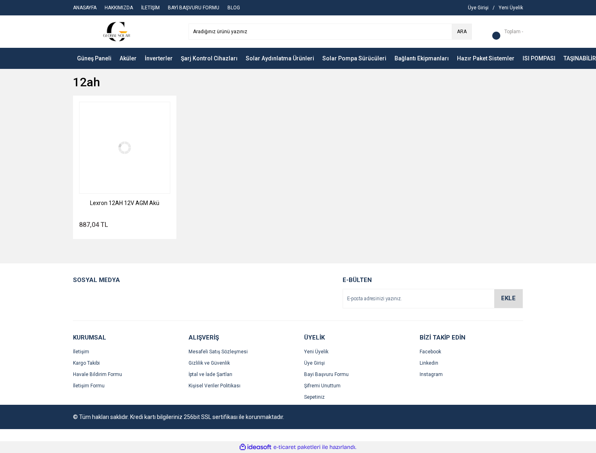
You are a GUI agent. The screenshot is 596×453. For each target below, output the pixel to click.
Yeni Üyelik (316, 352)
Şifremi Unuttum (322, 386)
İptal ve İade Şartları (210, 374)
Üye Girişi (314, 363)
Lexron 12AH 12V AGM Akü (124, 203)
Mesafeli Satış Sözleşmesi (218, 352)
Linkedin (429, 363)
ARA (462, 31)
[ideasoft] (255, 447)
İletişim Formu (89, 386)
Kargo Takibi (86, 363)
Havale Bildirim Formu (97, 374)
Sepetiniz (314, 397)
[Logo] (118, 31)
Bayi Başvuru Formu (326, 374)
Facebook (430, 352)
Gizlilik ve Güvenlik (209, 363)
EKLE (508, 298)
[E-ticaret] (297, 447)
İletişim (81, 352)
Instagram (431, 374)
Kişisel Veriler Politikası (214, 386)
